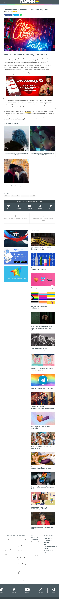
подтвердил (28, 111)
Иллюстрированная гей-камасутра (43, 288)
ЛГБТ (33, 196)
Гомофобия (16, 196)
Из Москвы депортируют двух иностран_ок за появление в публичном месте (41, 328)
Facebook (8, 15)
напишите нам (7, 547)
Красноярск (25, 196)
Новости (14, 11)
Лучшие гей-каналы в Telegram (42, 388)
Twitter (17, 15)
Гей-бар (7, 196)
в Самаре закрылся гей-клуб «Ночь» (31, 118)
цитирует (22, 106)
